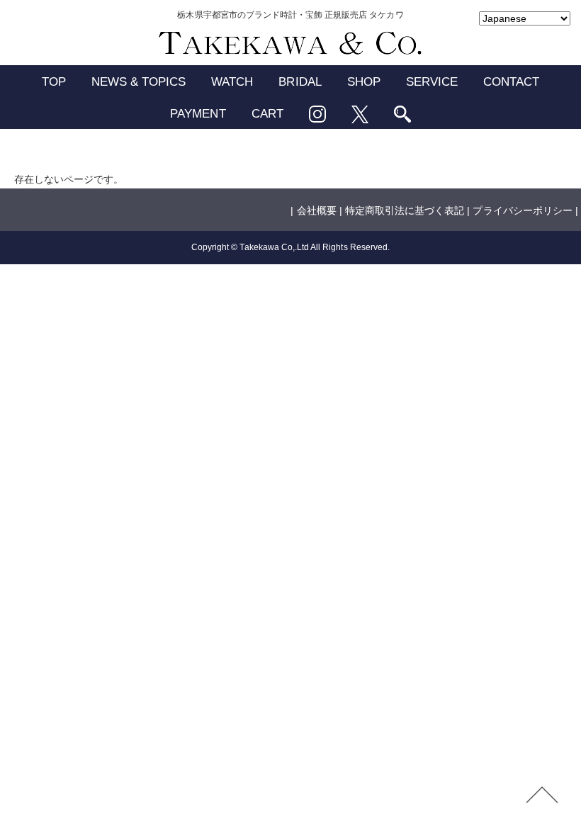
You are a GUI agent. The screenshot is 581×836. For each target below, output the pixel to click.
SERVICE (432, 82)
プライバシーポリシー (522, 210)
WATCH (232, 82)
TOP (54, 82)
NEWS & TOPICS (138, 82)
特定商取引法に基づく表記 (404, 210)
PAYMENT (197, 113)
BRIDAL (299, 82)
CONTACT (511, 82)
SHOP (363, 82)
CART (267, 113)
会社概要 (317, 210)
